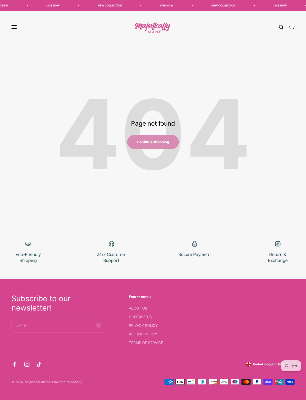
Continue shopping (153, 142)
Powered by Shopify (67, 382)
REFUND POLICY (143, 334)
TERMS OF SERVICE (146, 342)
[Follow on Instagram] (27, 364)
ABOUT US (138, 308)
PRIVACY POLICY (143, 325)
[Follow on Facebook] (14, 364)
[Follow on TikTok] (39, 364)
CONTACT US (140, 317)
